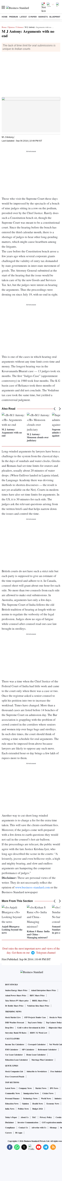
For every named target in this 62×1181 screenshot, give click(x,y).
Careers (8, 1133)
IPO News (54, 1088)
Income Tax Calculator (14, 1044)
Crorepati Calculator (37, 1044)
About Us (24, 1117)
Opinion (11, 27)
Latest (23, 17)
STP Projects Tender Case (35, 1017)
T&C (34, 1117)
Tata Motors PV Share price (17, 1000)
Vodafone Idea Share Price (38, 1006)
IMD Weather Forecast (14, 1022)
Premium (13, 17)
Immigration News (31, 1093)
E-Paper (33, 17)
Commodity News (12, 1093)
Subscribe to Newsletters (37, 1071)
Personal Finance (12, 1098)
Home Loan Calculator (36, 1055)
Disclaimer (9, 1122)
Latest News (10, 1088)
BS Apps (18, 1133)
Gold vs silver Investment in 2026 (31, 1027)
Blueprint (54, 17)
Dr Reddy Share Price (14, 1006)
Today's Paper (11, 1117)
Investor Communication (28, 1122)
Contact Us (23, 1127)
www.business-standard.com (32, 887)
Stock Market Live (13, 1017)
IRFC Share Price (37, 995)
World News (46, 1098)
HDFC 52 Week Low (38, 1033)
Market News (40, 1088)
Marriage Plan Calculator (42, 1060)
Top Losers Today (35, 1022)
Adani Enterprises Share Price (43, 990)
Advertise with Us (39, 1127)
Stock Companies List (14, 1071)
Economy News (52, 1103)
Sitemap (53, 1127)
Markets (43, 17)
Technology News (30, 1098)
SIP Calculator (28, 1049)
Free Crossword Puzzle (14, 1076)
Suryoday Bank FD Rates (15, 1033)
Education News (11, 1103)
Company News (25, 1088)
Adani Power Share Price (15, 995)
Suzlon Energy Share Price (16, 990)
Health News (37, 1103)
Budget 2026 (37, 1109)
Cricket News (47, 1093)
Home (4, 17)
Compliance (10, 1127)
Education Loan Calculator (16, 1060)
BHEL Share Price (40, 1000)
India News (9, 1109)
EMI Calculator (11, 1049)
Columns (19, 27)
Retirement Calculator (47, 1049)
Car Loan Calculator (14, 1055)
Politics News (23, 1109)
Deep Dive (9, 1027)
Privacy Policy (46, 1117)
